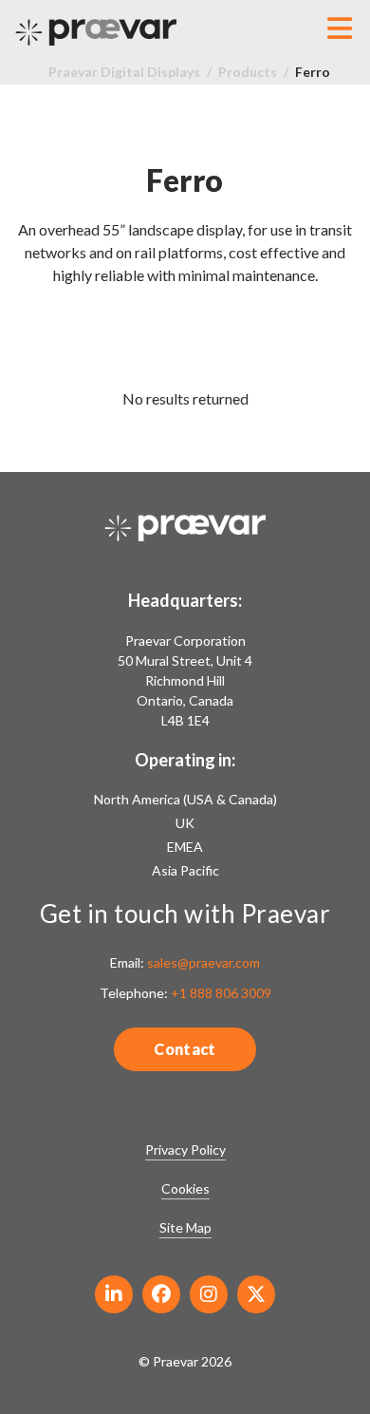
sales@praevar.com (203, 962)
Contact (184, 1049)
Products (247, 72)
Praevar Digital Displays (124, 72)
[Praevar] (96, 33)
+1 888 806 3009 (221, 993)
